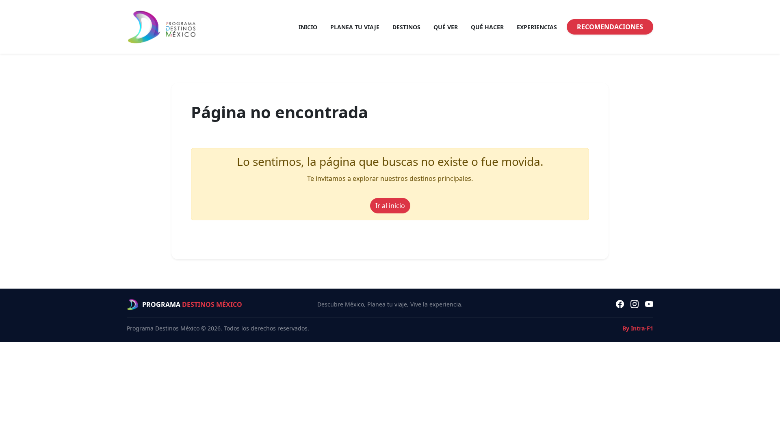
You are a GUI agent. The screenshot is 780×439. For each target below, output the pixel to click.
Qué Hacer (487, 27)
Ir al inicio (390, 205)
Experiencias (537, 27)
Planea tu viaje (354, 27)
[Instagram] (634, 304)
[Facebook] (620, 304)
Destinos (406, 27)
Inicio (308, 27)
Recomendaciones (610, 26)
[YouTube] (649, 304)
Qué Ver (445, 27)
